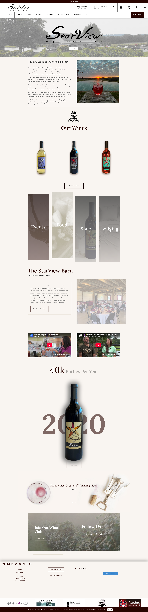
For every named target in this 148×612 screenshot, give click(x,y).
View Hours (84, 6)
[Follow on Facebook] (113, 7)
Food (29, 15)
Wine (19, 15)
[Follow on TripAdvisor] (144, 7)
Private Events (63, 15)
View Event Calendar (56, 569)
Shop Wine (137, 15)
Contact (77, 15)
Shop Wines (73, 49)
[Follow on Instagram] (121, 7)
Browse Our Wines (74, 185)
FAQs (87, 15)
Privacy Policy (117, 609)
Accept (110, 609)
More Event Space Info (39, 309)
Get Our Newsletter (56, 575)
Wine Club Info (41, 538)
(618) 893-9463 (102, 6)
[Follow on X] (129, 7)
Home (10, 15)
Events (39, 15)
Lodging (50, 15)
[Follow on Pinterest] (136, 7)
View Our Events (74, 1)
